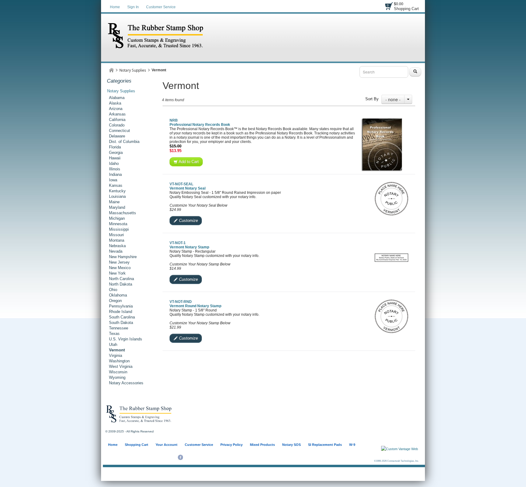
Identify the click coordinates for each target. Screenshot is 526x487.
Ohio (113, 289)
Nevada (115, 251)
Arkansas (117, 114)
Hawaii (115, 158)
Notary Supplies (132, 70)
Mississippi (119, 229)
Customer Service (161, 7)
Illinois (114, 169)
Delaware (117, 136)
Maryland (117, 207)
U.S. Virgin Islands (125, 339)
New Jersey (119, 262)
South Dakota (121, 322)
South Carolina (122, 317)
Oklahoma (118, 295)
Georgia (116, 152)
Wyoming (117, 377)
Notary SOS (291, 444)
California (117, 119)
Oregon (115, 300)
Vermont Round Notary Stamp (195, 306)
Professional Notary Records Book (200, 125)
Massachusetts (122, 213)
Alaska (115, 103)
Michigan (117, 218)
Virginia (115, 355)
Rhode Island (120, 311)
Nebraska (117, 246)
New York (117, 273)
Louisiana (117, 196)
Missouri (116, 235)
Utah (113, 344)
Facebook (180, 457)
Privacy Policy (231, 444)
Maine (114, 202)
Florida (115, 147)
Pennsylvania (121, 306)
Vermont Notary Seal (187, 188)
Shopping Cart (406, 8)
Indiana (115, 174)
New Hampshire (123, 256)
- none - (393, 99)
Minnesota (118, 224)
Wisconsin (118, 372)
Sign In (133, 7)
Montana (116, 240)
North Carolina (121, 278)
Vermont (117, 350)
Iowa (113, 180)
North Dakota (120, 284)
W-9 (352, 444)
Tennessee (118, 328)
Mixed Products (262, 444)
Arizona (115, 108)
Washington (119, 361)
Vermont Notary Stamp (189, 247)
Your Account (166, 444)
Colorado (116, 125)
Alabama (116, 97)
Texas (114, 333)
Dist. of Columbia (124, 141)
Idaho (114, 163)
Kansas (115, 185)
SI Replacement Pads (325, 444)
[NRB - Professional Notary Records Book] (381, 145)
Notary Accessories (126, 383)
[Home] (111, 70)
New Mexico (120, 267)
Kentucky (117, 191)
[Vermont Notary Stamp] (391, 257)
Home (115, 7)
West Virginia (120, 366)
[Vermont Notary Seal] (391, 198)
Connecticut (119, 130)
